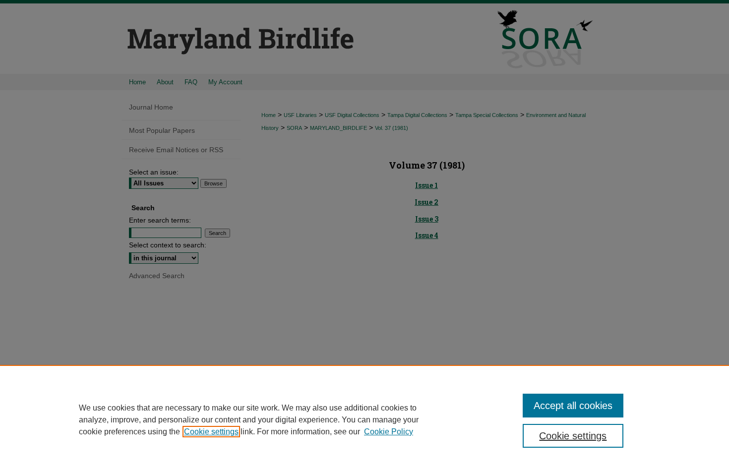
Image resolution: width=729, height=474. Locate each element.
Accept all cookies (573, 405)
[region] (364, 419)
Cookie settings (211, 431)
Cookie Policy (388, 431)
